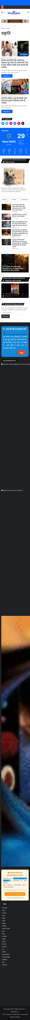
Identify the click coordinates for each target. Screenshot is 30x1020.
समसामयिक (4, 959)
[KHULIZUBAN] (14, 12)
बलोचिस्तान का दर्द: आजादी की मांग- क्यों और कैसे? (19, 215)
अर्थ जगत (4, 913)
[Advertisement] (15, 985)
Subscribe (5, 316)
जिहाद (3, 933)
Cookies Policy (16, 1014)
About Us (8, 1014)
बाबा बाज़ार (4, 946)
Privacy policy (24, 1014)
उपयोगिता (4, 926)
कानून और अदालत (6, 928)
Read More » (6, 76)
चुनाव (3, 931)
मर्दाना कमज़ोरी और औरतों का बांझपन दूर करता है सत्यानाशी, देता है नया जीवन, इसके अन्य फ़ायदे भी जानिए (14, 64)
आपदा (3, 915)
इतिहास (3, 918)
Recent (4, 199)
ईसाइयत (4, 923)
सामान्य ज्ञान (4, 965)
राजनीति (4, 952)
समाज (3, 962)
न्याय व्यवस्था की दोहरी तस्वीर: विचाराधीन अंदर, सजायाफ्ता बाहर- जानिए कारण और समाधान (19, 207)
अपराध (3, 910)
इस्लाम (3, 920)
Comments (24, 199)
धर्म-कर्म (3, 941)
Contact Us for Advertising (15, 894)
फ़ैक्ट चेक (4, 944)
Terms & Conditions (15, 1017)
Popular (14, 199)
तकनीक (4, 939)
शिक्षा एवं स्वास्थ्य (5, 954)
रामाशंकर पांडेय (5, 58)
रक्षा (3, 949)
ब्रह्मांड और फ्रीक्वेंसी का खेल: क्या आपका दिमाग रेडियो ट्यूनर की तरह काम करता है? (20, 223)
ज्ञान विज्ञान (4, 936)
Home (4, 28)
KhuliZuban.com (15, 1011)
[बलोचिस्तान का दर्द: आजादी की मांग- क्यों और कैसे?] (6, 217)
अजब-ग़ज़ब (4, 908)
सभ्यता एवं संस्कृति (6, 957)
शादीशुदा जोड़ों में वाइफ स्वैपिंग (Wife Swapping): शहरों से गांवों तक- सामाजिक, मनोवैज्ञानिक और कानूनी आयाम (20, 243)
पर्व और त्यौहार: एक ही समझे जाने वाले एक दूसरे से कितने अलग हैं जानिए (14, 100)
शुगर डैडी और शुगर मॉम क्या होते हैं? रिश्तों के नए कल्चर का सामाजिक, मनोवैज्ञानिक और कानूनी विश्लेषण (20, 232)
